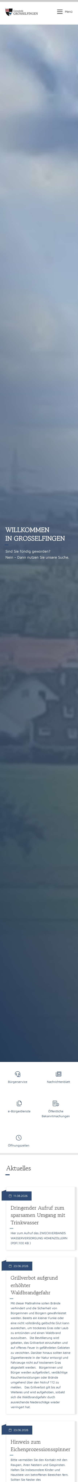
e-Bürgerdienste (19, 1111)
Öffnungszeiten (18, 1145)
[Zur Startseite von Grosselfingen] (21, 12)
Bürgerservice (17, 1082)
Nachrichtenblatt (58, 1082)
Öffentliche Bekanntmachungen (56, 1113)
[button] (65, 11)
